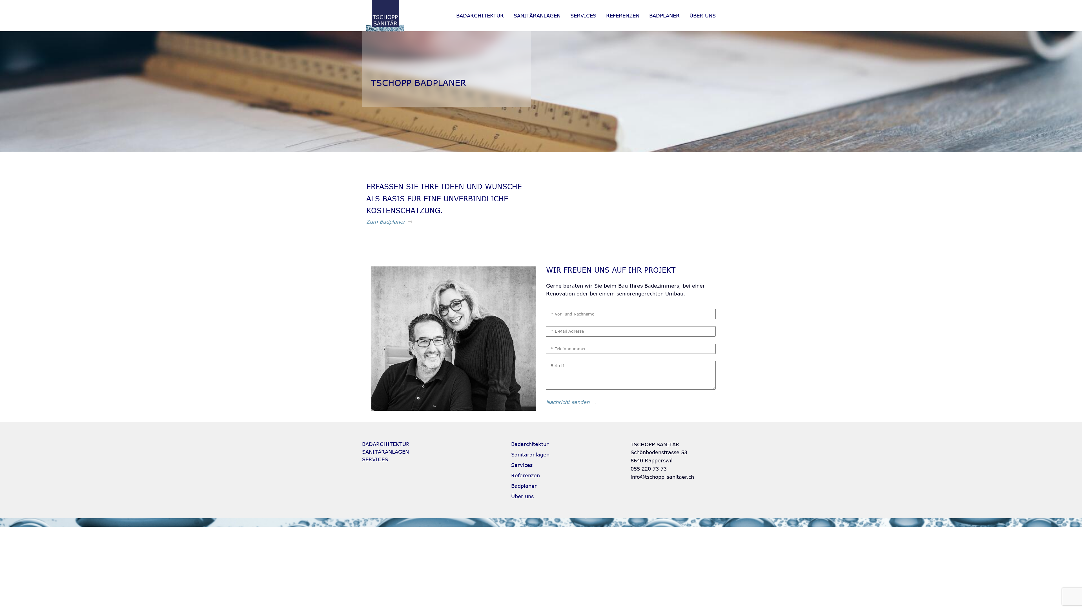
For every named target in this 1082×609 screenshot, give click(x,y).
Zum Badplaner (385, 222)
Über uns (702, 15)
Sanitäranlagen (537, 15)
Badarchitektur (480, 15)
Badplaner (664, 15)
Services (583, 15)
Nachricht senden (567, 402)
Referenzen (622, 15)
